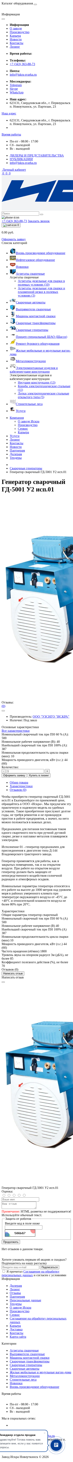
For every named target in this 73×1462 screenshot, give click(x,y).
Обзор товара (19, 782)
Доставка (16, 1329)
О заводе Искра (20, 1307)
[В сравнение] (3, 710)
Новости (16, 39)
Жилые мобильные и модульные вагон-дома (40, 1372)
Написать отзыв (13, 973)
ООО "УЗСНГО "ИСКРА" (51, 716)
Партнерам (17, 450)
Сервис (15, 1315)
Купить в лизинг (39, 775)
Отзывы (15, 1293)
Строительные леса (23, 1379)
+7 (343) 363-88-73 (22, 64)
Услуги (14, 436)
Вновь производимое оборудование (34, 1387)
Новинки (16, 1383)
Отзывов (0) (18, 789)
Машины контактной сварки (29, 1357)
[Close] (3, 982)
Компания (17, 417)
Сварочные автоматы (24, 1368)
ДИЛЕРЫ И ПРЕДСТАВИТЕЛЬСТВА (37, 155)
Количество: (10, 767)
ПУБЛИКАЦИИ (21, 159)
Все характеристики (16, 730)
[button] (9, 113)
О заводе (16, 28)
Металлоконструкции (25, 1376)
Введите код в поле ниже (22, 1223)
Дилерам (16, 454)
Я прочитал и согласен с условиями (34, 1273)
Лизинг (15, 46)
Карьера (15, 35)
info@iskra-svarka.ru (23, 74)
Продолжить (10, 1241)
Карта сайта (18, 1336)
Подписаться (50, 1267)
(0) (3, 706)
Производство (19, 32)
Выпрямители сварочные (27, 1354)
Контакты (16, 43)
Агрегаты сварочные (24, 1350)
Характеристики (21, 786)
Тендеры (16, 457)
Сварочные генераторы (26, 468)
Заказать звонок (39, 221)
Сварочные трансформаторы (29, 1361)
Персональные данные (25, 1300)
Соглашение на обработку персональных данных (30, 1273)
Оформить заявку (14, 239)
